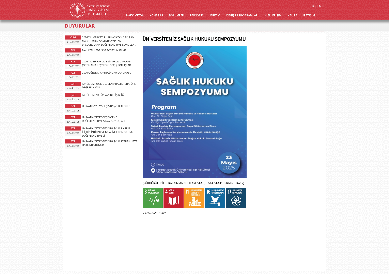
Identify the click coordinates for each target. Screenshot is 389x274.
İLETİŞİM (309, 15)
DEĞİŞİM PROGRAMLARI (242, 15)
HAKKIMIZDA (135, 15)
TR (312, 6)
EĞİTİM (215, 15)
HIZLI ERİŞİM (273, 15)
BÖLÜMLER (176, 15)
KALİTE (292, 15)
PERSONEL (197, 15)
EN (319, 6)
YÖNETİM (156, 15)
